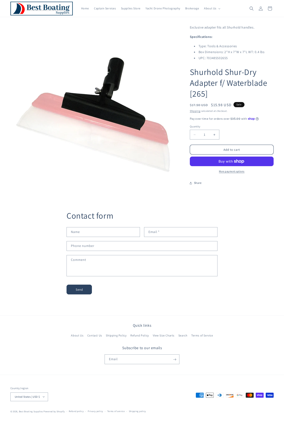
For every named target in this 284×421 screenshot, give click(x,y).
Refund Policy (139, 335)
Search (183, 335)
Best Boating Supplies (31, 411)
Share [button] (198, 183)
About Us (77, 335)
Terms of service (116, 411)
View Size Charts (164, 335)
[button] (211, 8)
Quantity (195, 126)
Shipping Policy (116, 335)
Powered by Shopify (54, 411)
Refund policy (76, 411)
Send (79, 289)
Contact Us (94, 335)
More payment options (231, 171)
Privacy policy (95, 411)
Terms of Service (202, 335)
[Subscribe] (174, 359)
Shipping (195, 110)
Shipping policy (137, 411)
